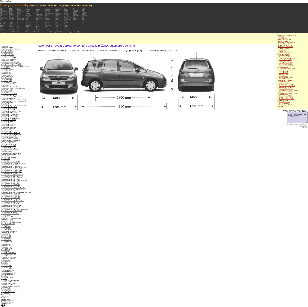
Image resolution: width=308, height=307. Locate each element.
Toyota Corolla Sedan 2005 (8, 121)
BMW (1, 26)
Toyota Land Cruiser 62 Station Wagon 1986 (13, 163)
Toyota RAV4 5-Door (7, 255)
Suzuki (66, 25)
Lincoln (38, 20)
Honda (28, 9)
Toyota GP (4, 150)
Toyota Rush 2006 (6, 260)
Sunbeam (67, 23)
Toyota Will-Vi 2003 (6, 284)
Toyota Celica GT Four (7, 92)
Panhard (57, 9)
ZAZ (83, 19)
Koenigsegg (39, 14)
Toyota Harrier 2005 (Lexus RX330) (11, 153)
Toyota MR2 (4, 225)
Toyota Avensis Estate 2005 (8, 59)
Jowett (37, 10)
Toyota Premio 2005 (6, 241)
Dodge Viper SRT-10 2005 (285, 47)
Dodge (19, 16)
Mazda (47, 10)
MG (46, 15)
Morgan (47, 19)
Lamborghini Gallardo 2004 (287, 68)
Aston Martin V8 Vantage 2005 (287, 35)
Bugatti (11, 10)
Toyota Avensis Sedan (7, 60)
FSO (18, 25)
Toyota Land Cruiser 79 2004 (9, 173)
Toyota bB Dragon (6, 72)
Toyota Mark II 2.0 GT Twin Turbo (11, 218)
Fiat (18, 22)
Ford (18, 23)
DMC (18, 15)
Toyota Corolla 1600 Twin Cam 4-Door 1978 (13, 105)
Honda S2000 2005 (284, 55)
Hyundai (28, 15)
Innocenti (28, 22)
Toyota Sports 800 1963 (7, 270)
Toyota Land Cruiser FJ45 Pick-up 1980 (12, 206)
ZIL (82, 20)
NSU (46, 23)
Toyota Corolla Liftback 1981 (9, 117)
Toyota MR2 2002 (6, 228)
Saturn (57, 29)
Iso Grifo (28, 25)
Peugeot (57, 12)
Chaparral (11, 16)
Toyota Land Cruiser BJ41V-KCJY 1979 (12, 174)
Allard (1, 12)
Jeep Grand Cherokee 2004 (286, 65)
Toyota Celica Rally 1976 (8, 98)
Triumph (75, 11)
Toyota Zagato (5, 293)
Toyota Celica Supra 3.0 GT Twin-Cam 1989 (13, 101)
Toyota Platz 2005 (6, 238)
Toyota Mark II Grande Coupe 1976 (11, 222)
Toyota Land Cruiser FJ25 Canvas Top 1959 (13, 187)
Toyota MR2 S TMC (6, 229)
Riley (56, 22)
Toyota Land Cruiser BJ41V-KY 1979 (11, 177)
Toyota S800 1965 (6, 261)
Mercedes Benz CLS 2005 (286, 84)
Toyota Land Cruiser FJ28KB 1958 (10, 195)
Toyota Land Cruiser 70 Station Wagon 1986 (13, 167)
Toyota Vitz (4, 279)
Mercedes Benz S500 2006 (286, 87)
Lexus (37, 19)
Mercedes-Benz (49, 12)
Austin (2, 20)
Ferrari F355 (282, 49)
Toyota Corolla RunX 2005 (8, 120)
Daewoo (11, 26)
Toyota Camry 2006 (284, 103)
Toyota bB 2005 (5, 68)
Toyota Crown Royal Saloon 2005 (10, 140)
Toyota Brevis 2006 (6, 75)
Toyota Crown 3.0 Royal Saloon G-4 (11, 134)
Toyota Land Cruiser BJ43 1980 (10, 179)
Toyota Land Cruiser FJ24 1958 (10, 186)
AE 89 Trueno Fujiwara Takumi (10, 294)
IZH (83, 11)
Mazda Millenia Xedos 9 (286, 77)
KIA (37, 12)
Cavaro (11, 15)
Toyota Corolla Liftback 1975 (9, 115)
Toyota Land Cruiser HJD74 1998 (10, 212)
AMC (1, 15)
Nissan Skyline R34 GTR (286, 91)
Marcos (38, 26)
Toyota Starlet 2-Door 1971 (8, 273)
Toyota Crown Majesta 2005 (9, 137)
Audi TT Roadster (283, 38)
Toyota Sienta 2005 (6, 266)
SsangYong (67, 16)
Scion (65, 9)
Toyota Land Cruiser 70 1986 (9, 164)
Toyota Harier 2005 (6, 151)
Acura (1, 10)
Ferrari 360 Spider (284, 48)
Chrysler (11, 19)
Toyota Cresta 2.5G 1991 (8, 128)
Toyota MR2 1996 (6, 227)
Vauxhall (75, 14)
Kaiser (37, 11)
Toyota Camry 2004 (6, 79)
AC (1, 9)
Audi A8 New (282, 36)
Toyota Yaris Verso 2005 (8, 292)
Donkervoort (20, 18)
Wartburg (75, 18)
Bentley (2, 25)
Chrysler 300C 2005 (284, 44)
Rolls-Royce (58, 23)
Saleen (57, 27)
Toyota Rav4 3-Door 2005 (8, 254)
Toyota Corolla (5, 104)
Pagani (47, 29)
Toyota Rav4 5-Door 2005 (8, 257)
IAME (27, 16)
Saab (56, 26)
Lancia (37, 16)
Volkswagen (76, 15)
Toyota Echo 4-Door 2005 (8, 146)
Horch (27, 10)
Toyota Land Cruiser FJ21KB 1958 (10, 185)
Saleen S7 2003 (283, 100)
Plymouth (58, 14)
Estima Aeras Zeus (6, 303)
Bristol (2, 29)
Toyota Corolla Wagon (7, 125)
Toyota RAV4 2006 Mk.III (8, 253)
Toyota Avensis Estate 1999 (8, 57)
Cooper (11, 22)
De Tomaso (20, 11)
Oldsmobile (48, 25)
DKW (18, 14)
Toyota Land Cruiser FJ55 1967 (10, 208)
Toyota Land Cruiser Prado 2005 (10, 214)
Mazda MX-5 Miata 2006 (286, 80)
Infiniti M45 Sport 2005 (285, 62)
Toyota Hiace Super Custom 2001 (10, 154)
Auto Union (3, 22)
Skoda (66, 14)
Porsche (57, 16)
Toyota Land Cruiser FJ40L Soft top (11, 205)
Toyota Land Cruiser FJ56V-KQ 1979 (11, 211)
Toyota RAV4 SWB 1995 (8, 258)
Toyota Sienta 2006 (6, 267)
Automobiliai (303, 126)
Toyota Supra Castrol (7, 277)
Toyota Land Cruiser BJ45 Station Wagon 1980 (14, 180)
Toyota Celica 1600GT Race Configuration (13, 88)
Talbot (66, 26)
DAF (10, 27)
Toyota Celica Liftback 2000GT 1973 (11, 96)
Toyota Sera (4, 263)
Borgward (3, 27)
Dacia (10, 25)
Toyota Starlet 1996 (6, 271)
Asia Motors (3, 16)
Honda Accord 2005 (284, 54)
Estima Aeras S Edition (7, 302)
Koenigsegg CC (283, 67)
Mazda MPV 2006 (284, 78)
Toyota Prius (4, 242)
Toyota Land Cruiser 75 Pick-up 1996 (11, 170)
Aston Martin (3, 18)
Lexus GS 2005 (283, 71)
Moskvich (84, 15)
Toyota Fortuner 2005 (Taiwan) (10, 148)
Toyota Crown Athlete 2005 (8, 135)
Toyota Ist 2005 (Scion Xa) (8, 157)
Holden (19, 29)
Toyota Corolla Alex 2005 (8, 109)
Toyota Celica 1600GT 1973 (9, 86)
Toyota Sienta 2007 (6, 268)
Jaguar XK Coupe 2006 (285, 64)
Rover (57, 25)
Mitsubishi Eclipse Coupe (286, 88)
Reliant (57, 19)
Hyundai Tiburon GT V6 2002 (287, 58)
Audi (1, 19)
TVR (74, 12)
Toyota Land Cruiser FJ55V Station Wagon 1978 (14, 209)
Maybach (47, 9)
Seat (65, 10)
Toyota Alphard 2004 (7, 52)
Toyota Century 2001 (7, 102)
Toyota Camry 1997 (6, 78)
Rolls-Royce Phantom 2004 (286, 99)
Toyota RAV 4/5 (5, 251)
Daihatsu (11, 29)
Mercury (47, 14)
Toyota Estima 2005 (6, 147)
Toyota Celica (5, 85)
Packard (47, 27)
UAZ (83, 16)
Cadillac (11, 12)
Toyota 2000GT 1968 (7, 47)
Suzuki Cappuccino (284, 101)
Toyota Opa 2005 (6, 237)
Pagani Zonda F (283, 94)
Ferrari (18, 20)
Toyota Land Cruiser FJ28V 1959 (10, 198)
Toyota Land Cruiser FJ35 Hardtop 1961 (12, 200)
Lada (83, 14)
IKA (27, 19)
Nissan (47, 22)
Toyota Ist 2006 (5, 159)
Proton (57, 18)
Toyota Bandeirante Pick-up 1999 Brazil (12, 65)
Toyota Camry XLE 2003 (286, 104)
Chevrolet (11, 18)
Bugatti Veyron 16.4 (284, 41)
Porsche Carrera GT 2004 (286, 96)
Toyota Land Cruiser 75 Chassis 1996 (11, 169)
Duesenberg (20, 19)
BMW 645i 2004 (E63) (284, 39)
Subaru (66, 22)
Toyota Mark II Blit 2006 (8, 221)
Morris (46, 20)
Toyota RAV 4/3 (5, 250)
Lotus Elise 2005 (283, 73)
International (29, 23)
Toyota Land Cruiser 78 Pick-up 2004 (11, 172)
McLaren (47, 11)
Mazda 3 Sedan (283, 75)
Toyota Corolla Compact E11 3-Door (11, 111)
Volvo (74, 16)
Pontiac (57, 15)
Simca (66, 12)
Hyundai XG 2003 (284, 61)
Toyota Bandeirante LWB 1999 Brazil (11, 63)
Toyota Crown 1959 (6, 130)
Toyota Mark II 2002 (7, 219)
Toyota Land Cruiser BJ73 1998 (10, 182)
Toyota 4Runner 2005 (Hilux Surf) (10, 49)
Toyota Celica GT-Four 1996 (9, 94)
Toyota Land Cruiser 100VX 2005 (10, 161)
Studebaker (67, 19)
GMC (18, 26)
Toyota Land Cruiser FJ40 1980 (10, 203)
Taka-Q (3, 306)
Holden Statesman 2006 (285, 52)
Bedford (2, 23)
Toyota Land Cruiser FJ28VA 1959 (10, 199)
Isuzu (27, 26)
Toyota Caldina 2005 (7, 76)
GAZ (83, 10)
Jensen (38, 9)
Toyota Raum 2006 (6, 248)
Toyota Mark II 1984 (7, 216)
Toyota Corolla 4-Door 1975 (9, 107)
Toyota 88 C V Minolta (7, 50)
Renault (57, 20)
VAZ (83, 18)
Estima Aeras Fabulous (7, 300)
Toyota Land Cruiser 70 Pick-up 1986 (11, 166)
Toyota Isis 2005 (5, 156)
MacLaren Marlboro (284, 83)
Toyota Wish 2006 (6, 289)
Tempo (66, 29)
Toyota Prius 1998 (6, 244)
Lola (37, 22)
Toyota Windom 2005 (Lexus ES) (10, 286)
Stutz (65, 20)
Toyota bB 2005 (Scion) (7, 69)
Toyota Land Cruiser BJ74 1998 (10, 183)
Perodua (57, 11)
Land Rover (39, 18)
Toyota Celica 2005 (6, 91)
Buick (10, 11)
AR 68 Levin (4, 296)
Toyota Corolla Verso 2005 (8, 124)
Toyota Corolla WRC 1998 (8, 127)
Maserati (38, 27)
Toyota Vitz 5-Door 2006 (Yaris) (10, 280)
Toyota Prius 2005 (6, 245)
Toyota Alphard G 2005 (7, 55)
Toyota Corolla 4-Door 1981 (9, 108)
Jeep (27, 29)
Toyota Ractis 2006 (6, 247)
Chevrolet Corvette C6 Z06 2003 (287, 42)
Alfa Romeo (3, 11)
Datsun (19, 10)
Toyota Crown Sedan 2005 (8, 141)
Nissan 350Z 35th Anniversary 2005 (289, 90)
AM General (3, 14)
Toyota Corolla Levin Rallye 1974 (10, 114)
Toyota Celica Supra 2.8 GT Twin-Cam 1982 (13, 99)
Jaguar (28, 27)
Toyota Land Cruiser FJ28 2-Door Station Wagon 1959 (16, 192)
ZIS (83, 22)
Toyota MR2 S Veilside (7, 232)
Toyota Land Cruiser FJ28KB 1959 (10, 196)
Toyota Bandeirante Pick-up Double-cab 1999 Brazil (15, 66)
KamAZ (84, 12)
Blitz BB (3, 297)
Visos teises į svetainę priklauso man (297, 124)
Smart (66, 15)
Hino (18, 27)
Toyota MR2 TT (5, 234)
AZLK (83, 9)
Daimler (19, 9)
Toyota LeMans (5, 215)
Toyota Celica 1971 (6, 89)
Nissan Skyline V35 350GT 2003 (288, 93)
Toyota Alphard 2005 (7, 53)
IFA (27, 18)
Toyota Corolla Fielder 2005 (9, 112)
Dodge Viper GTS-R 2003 (285, 45)
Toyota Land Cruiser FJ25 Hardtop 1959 (12, 189)
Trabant (75, 10)
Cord (10, 23)
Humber (28, 12)
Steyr (65, 18)
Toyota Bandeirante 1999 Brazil (10, 62)
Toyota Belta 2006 (6, 73)
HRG (27, 11)
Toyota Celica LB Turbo (7, 95)
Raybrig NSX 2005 (284, 57)
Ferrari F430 (282, 51)
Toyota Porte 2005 (6, 240)
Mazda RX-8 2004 (284, 81)
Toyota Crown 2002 (6, 131)
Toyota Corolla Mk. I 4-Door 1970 (10, 118)
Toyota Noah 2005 (6, 235)
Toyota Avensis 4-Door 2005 (9, 56)
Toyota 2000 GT (5, 46)
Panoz (57, 10)
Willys (74, 19)
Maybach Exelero (284, 74)
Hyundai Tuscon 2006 (285, 60)
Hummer (28, 14)
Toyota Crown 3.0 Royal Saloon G (10, 133)
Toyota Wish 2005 (6, 287)
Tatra (65, 27)
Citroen (11, 20)
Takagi (3, 305)
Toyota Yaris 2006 (6, 290)
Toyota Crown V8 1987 (7, 143)
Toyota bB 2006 (5, 70)
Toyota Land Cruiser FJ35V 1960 (10, 202)
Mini (46, 16)
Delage (19, 12)
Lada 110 (281, 106)
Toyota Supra (4, 276)
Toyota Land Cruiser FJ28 (8, 190)
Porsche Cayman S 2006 (286, 97)
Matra (37, 29)
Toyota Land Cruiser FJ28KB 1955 (10, 193)
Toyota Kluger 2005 (6, 160)
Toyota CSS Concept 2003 (8, 144)
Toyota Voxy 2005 (6, 281)
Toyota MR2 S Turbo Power (9, 231)
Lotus (37, 23)
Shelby (66, 11)
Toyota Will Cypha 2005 (8, 283)
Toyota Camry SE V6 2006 (8, 82)
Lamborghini (39, 15)
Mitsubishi (47, 18)
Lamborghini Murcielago (286, 70)
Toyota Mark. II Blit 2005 (8, 224)
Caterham (11, 14)
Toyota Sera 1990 (6, 264)
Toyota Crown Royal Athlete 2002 (10, 138)
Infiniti (27, 20)
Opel (46, 26)
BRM (10, 9)
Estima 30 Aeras (5, 299)
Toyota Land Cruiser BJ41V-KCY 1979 (12, 176)
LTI (36, 25)
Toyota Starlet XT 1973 (7, 274)
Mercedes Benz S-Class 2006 (287, 86)
